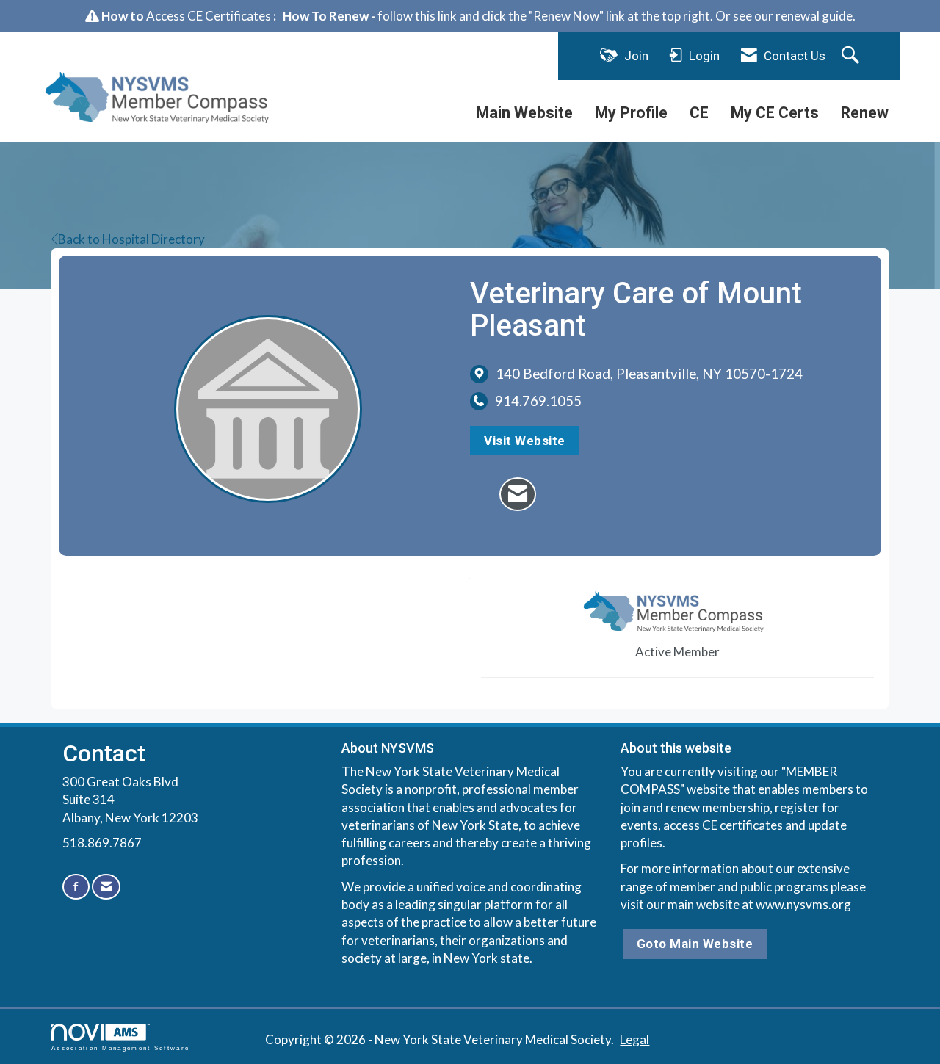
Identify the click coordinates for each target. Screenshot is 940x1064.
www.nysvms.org (803, 904)
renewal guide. (816, 15)
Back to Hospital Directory (131, 239)
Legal (634, 1039)
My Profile (631, 113)
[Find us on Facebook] (76, 887)
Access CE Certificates (208, 15)
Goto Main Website (695, 943)
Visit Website (524, 440)
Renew (865, 113)
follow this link (417, 15)
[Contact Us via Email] (106, 887)
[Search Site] (852, 56)
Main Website (524, 113)
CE (699, 113)
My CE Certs (775, 113)
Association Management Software (120, 1048)
